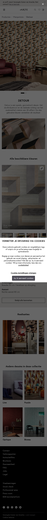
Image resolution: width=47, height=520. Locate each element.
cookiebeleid (23, 265)
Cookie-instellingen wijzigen (23, 273)
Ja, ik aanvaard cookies (23, 278)
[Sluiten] (43, 4)
